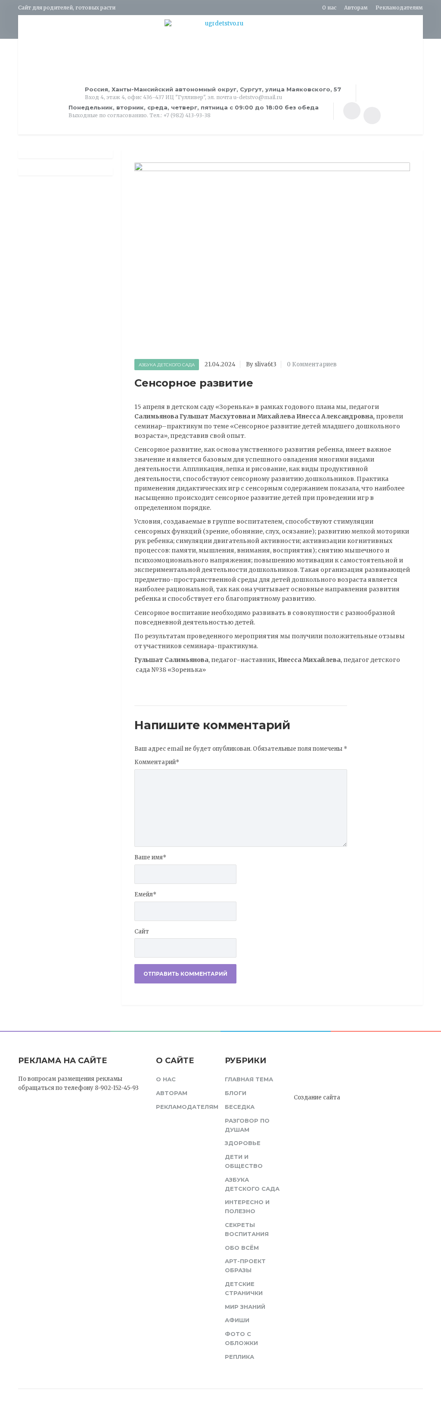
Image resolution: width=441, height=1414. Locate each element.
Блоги (235, 1092)
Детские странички (244, 1288)
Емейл (145, 894)
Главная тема (249, 1079)
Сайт (141, 931)
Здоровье (243, 1142)
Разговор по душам (247, 1125)
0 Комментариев (312, 364)
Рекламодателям (399, 7)
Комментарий (156, 762)
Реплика (239, 1356)
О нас (329, 7)
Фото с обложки (241, 1338)
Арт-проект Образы (245, 1266)
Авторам (356, 7)
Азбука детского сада (167, 365)
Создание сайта (317, 1097)
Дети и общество (244, 1161)
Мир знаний (245, 1306)
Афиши (237, 1320)
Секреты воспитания (247, 1229)
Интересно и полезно (247, 1206)
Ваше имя (150, 857)
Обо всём (242, 1247)
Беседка (240, 1106)
